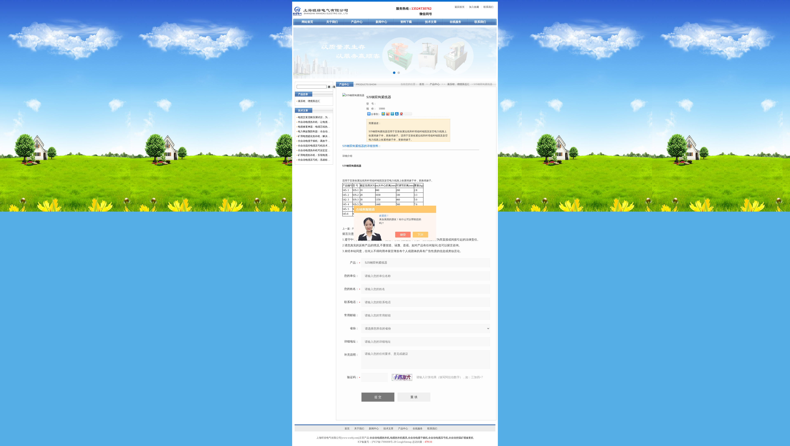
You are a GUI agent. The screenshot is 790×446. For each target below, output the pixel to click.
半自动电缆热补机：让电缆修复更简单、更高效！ (314, 122)
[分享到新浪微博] (387, 113)
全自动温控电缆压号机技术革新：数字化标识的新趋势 (314, 145)
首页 (421, 84)
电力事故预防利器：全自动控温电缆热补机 (314, 131)
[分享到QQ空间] (383, 113)
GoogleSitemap (404, 441)
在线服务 (455, 21)
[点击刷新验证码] (402, 377)
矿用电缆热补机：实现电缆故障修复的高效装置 (314, 155)
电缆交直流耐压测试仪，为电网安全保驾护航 (314, 117)
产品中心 (356, 21)
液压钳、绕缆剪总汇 (309, 101)
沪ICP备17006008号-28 (384, 441)
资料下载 (406, 21)
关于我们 (332, 21)
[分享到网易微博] (401, 113)
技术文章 (431, 21)
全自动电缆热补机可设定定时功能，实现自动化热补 (314, 150)
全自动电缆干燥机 (418, 437)
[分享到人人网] (396, 113)
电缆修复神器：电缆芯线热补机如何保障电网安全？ (314, 126)
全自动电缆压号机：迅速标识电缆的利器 (314, 159)
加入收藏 (474, 7)
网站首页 (307, 21)
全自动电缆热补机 (379, 437)
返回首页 (460, 7)
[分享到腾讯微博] (392, 113)
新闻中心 (381, 21)
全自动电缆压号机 (438, 437)
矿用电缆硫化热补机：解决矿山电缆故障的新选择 (314, 136)
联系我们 (488, 7)
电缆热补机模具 (398, 437)
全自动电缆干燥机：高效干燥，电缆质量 (314, 140)
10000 (382, 108)
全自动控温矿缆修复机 (461, 437)
